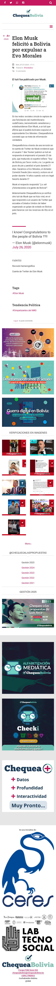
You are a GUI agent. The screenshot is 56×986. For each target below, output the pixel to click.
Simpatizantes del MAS (25, 310)
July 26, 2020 (21, 247)
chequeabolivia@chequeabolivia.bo (28, 973)
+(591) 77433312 (28, 976)
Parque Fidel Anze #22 (28, 970)
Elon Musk (19, 293)
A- (4, 36)
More (27, 543)
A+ (8, 35)
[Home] (28, 13)
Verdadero (29, 68)
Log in (16, 321)
